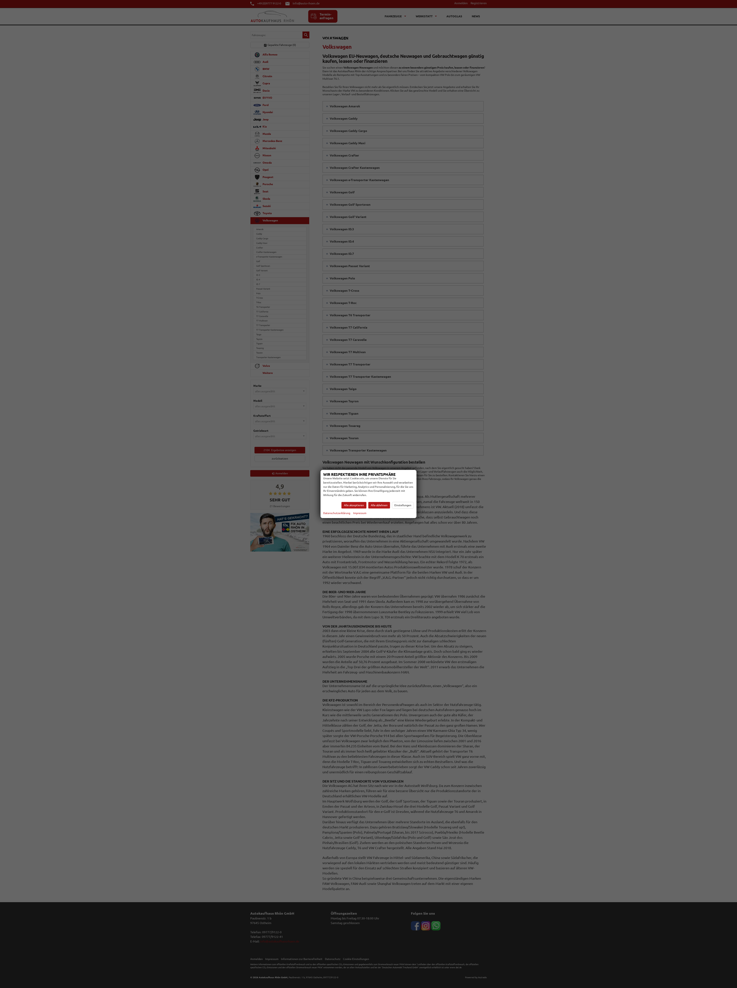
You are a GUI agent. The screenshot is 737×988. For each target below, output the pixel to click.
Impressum (359, 513)
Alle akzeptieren (354, 505)
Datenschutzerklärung (336, 513)
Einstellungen (402, 505)
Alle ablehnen (379, 505)
